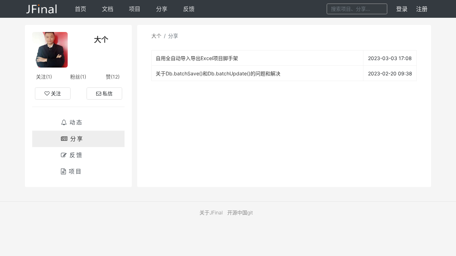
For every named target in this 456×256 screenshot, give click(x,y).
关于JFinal (211, 212)
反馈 (189, 8)
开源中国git (240, 212)
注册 (422, 8)
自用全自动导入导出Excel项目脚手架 (197, 58)
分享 (161, 8)
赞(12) (113, 77)
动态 (76, 122)
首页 (80, 8)
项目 (134, 8)
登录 (402, 8)
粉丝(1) (78, 77)
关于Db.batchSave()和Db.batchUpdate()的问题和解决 (218, 73)
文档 (107, 8)
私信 (108, 93)
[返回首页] (42, 9)
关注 (56, 93)
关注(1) (44, 77)
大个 (156, 36)
